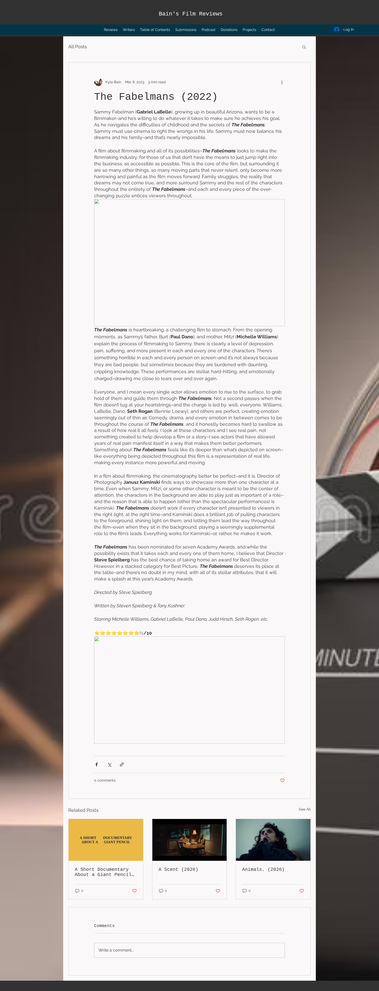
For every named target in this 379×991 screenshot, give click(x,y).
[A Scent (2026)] (189, 840)
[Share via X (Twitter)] (109, 764)
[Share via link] (121, 764)
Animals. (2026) (263, 869)
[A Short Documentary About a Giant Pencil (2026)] (106, 840)
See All (305, 809)
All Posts (77, 46)
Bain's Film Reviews (191, 14)
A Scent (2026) (178, 869)
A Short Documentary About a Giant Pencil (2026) (103, 872)
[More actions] (282, 82)
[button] (304, 47)
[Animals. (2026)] (273, 840)
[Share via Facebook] (96, 764)
